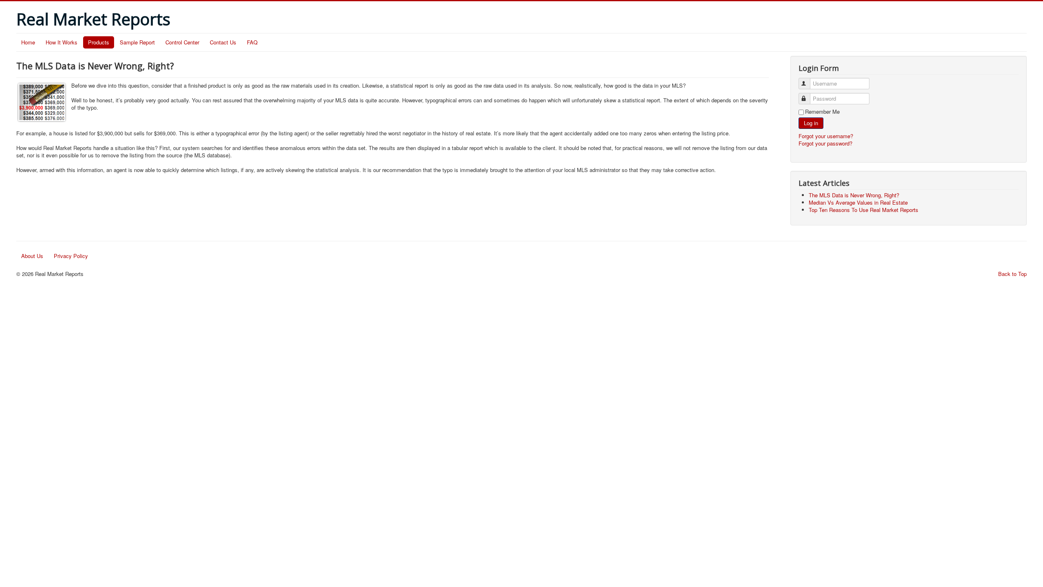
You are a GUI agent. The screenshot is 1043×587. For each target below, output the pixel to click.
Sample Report (137, 42)
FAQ (252, 42)
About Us (32, 256)
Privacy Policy (71, 256)
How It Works (61, 42)
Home (28, 42)
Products (98, 42)
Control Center (182, 42)
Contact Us (223, 42)
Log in (811, 123)
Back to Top (1012, 274)
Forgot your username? (826, 136)
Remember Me (822, 111)
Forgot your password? (825, 143)
